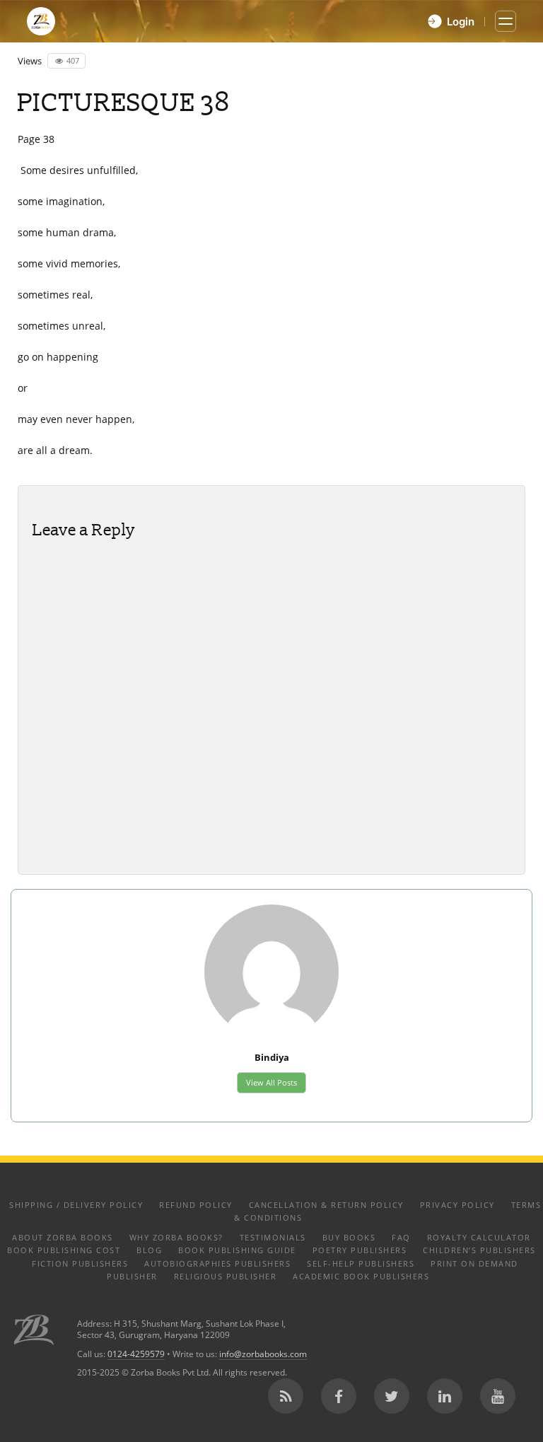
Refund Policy (196, 1204)
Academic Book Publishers (361, 1276)
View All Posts (271, 1082)
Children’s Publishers (479, 1250)
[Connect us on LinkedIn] (444, 1396)
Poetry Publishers (360, 1250)
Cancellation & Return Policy (326, 1204)
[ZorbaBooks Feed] (285, 1396)
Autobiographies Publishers (217, 1263)
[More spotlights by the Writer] (271, 970)
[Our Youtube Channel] (497, 1396)
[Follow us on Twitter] (391, 1396)
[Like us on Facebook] (338, 1396)
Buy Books (349, 1237)
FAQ (401, 1237)
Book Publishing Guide (237, 1250)
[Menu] (505, 21)
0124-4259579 (136, 1353)
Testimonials (273, 1237)
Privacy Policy (457, 1204)
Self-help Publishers (360, 1263)
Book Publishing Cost (63, 1250)
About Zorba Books (62, 1237)
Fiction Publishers (80, 1263)
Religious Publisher (225, 1276)
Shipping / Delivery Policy (76, 1204)
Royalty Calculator (479, 1237)
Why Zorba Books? (176, 1237)
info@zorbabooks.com (263, 1353)
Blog (149, 1250)
